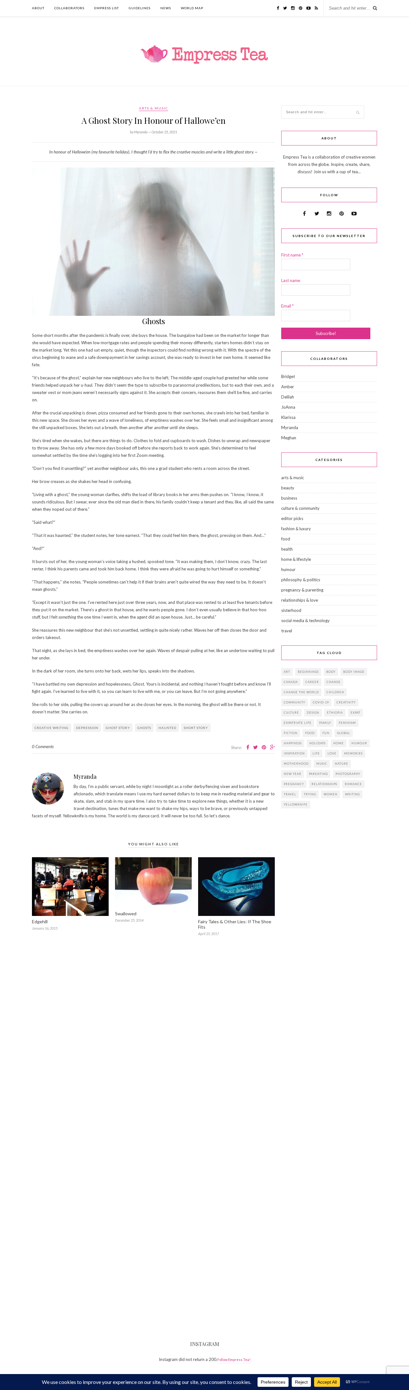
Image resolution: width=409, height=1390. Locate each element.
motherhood (296, 763)
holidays (317, 743)
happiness (293, 743)
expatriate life (298, 723)
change (334, 682)
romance (353, 784)
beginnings (308, 671)
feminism (347, 723)
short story (196, 728)
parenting (318, 774)
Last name (290, 280)
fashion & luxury (296, 528)
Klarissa (288, 417)
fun (325, 733)
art (287, 671)
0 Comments (43, 746)
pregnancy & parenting (302, 589)
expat (355, 712)
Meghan (288, 437)
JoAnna (288, 407)
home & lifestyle (296, 559)
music (321, 763)
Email (287, 305)
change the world (301, 692)
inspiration (294, 753)
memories (353, 753)
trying (310, 794)
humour (288, 569)
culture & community (300, 508)
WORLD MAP (192, 8)
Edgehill (40, 921)
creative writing (52, 728)
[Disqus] (153, 1035)
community (294, 702)
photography (348, 774)
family (325, 723)
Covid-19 (321, 702)
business (289, 498)
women (330, 794)
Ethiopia (335, 712)
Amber (287, 386)
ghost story (118, 728)
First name (292, 254)
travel (286, 630)
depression (87, 728)
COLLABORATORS (69, 8)
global (343, 733)
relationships (324, 784)
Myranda (84, 776)
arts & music (153, 108)
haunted (167, 728)
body (331, 671)
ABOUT (38, 8)
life (316, 753)
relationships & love (299, 600)
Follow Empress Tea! (234, 1359)
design (313, 712)
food (285, 538)
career (312, 682)
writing (352, 794)
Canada (291, 682)
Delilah (287, 396)
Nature (341, 763)
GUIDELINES (139, 8)
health (287, 549)
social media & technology (305, 620)
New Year (292, 774)
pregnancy (294, 784)
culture (291, 712)
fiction (290, 733)
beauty (287, 487)
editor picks (292, 518)
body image (354, 671)
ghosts (144, 728)
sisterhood (291, 610)
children (335, 692)
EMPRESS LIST (106, 8)
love (332, 753)
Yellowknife (296, 804)
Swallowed (125, 913)
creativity (346, 702)
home (338, 743)
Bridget (288, 376)
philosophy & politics (300, 579)
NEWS (165, 8)
